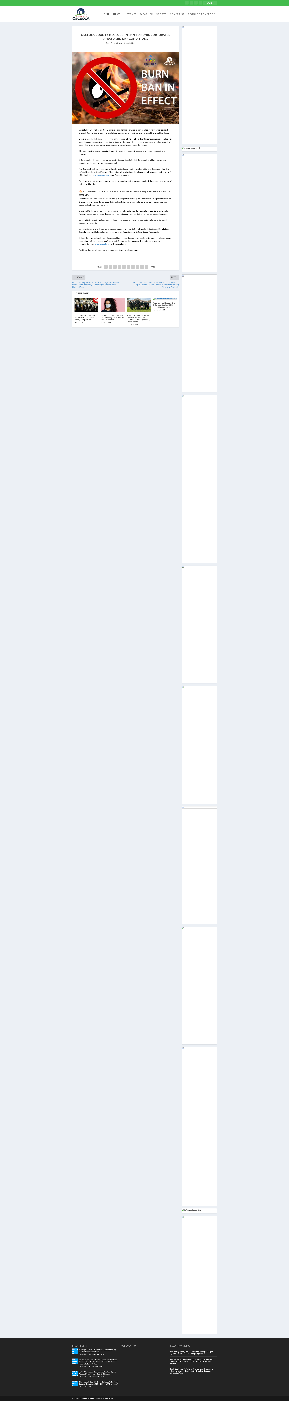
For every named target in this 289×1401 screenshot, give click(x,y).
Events (132, 14)
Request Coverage (201, 14)
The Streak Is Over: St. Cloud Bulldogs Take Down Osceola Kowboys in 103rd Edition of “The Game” (98, 1383)
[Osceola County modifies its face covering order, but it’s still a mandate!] (113, 305)
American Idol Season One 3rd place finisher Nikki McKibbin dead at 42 (164, 305)
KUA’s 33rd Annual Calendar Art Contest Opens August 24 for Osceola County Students (97, 1373)
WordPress (109, 1398)
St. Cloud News (97, 1366)
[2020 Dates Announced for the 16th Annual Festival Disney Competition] (86, 305)
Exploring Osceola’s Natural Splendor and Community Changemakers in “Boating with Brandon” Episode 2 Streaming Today (191, 1371)
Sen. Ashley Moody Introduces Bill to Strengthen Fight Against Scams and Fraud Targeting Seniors (191, 1353)
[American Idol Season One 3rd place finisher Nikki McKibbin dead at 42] (165, 299)
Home (106, 14)
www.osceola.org (103, 175)
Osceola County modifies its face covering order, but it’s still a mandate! (113, 317)
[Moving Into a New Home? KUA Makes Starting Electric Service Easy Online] (75, 1351)
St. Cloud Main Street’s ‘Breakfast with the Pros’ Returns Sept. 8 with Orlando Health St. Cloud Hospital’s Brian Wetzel (98, 1362)
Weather (146, 14)
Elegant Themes (88, 1398)
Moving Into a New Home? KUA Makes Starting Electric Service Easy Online (97, 1351)
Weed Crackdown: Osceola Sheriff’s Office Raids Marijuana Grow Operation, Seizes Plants (138, 318)
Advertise (177, 14)
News (117, 14)
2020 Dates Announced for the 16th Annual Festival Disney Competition (86, 317)
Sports (161, 14)
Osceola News (130, 43)
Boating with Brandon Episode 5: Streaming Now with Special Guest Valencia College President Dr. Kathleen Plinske (191, 1361)
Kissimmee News (94, 1354)
